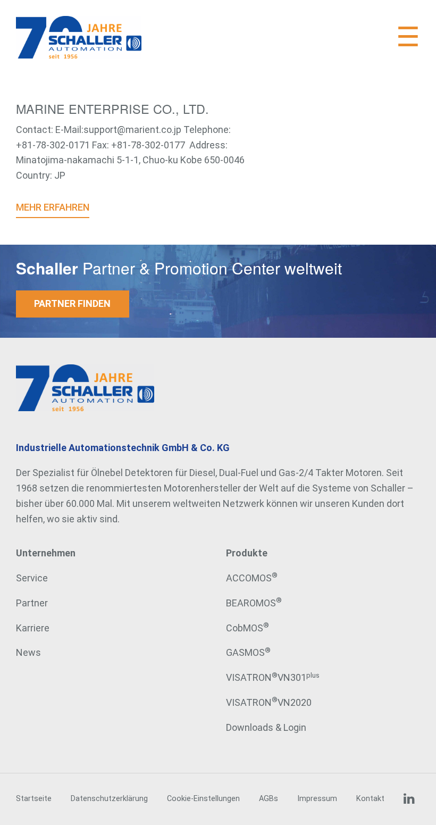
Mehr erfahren (52, 207)
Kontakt (370, 798)
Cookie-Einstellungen (203, 798)
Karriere (32, 628)
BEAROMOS (254, 603)
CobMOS (247, 628)
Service (32, 578)
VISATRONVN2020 (269, 702)
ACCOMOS (252, 578)
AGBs (268, 798)
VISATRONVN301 (273, 677)
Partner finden (72, 303)
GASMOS (248, 652)
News (28, 652)
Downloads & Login (266, 727)
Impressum (317, 798)
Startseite (34, 798)
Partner (32, 603)
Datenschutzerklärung (109, 798)
